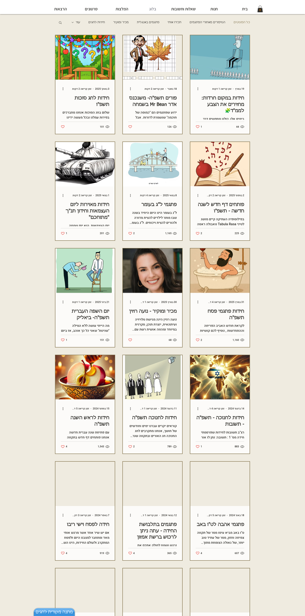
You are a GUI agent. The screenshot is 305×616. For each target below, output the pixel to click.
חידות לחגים (96, 22)
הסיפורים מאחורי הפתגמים (207, 22)
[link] (260, 9)
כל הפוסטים (242, 22)
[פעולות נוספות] (196, 88)
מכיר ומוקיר (121, 22)
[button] (60, 23)
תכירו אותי (174, 22)
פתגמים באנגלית (148, 22)
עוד (78, 22)
